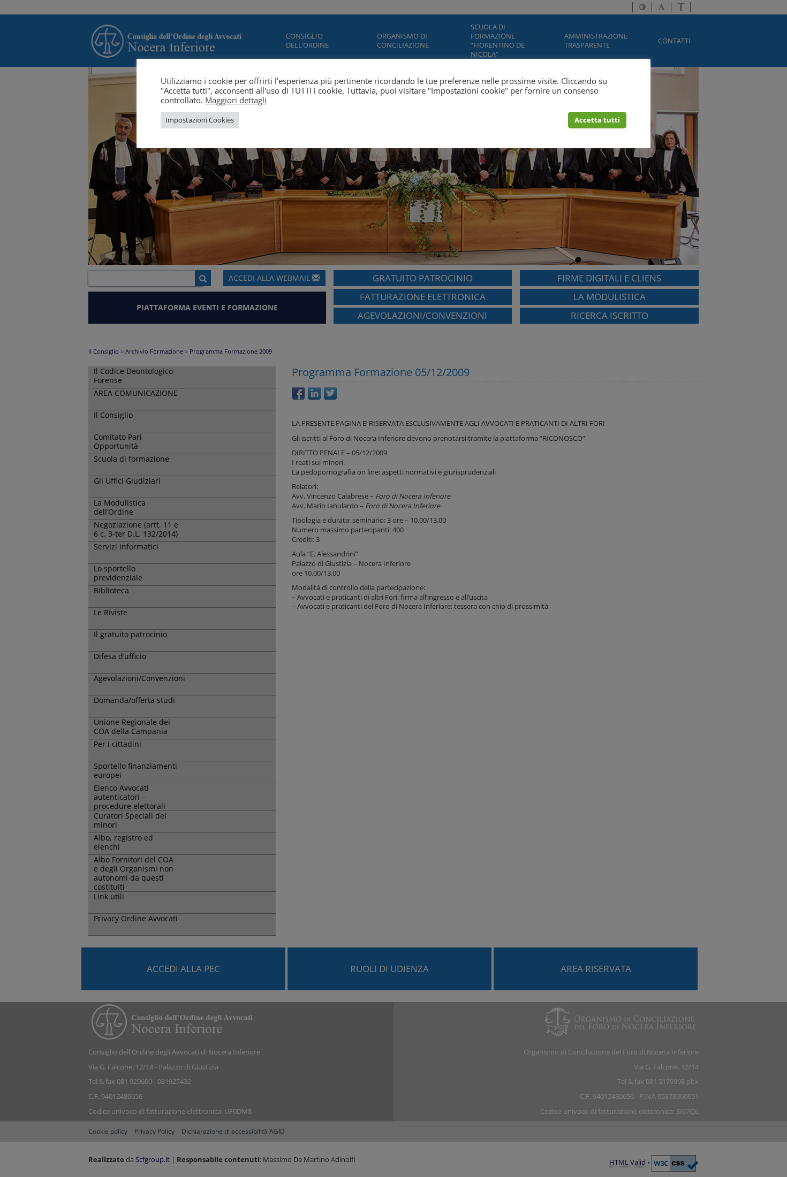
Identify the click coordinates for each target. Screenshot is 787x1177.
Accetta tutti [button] (597, 120)
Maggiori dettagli (236, 100)
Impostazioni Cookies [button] (199, 120)
